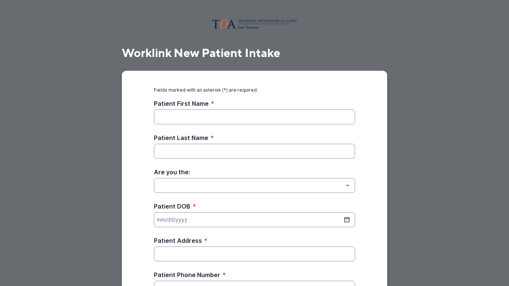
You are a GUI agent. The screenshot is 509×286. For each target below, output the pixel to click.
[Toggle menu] (347, 185)
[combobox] (254, 185)
